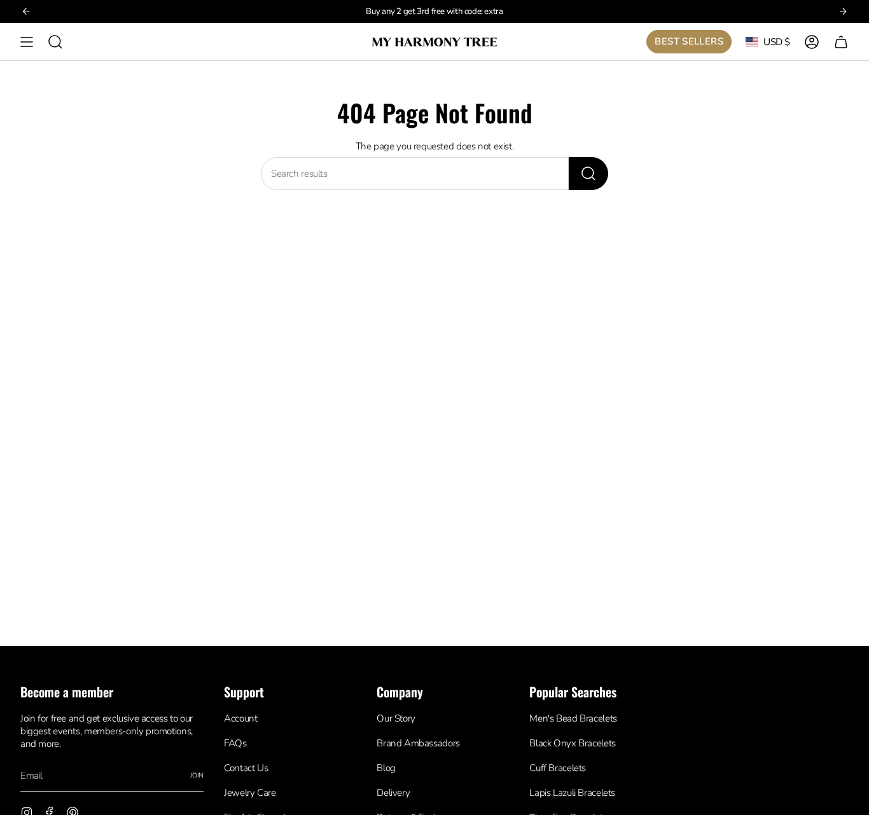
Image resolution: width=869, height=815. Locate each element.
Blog (386, 768)
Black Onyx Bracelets (572, 743)
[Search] (588, 173)
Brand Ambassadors (418, 743)
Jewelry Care (249, 792)
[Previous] (26, 11)
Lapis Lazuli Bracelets (572, 792)
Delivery (393, 792)
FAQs (235, 743)
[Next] (843, 11)
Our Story (396, 718)
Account (240, 718)
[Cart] (841, 41)
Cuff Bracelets (557, 768)
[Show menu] (26, 41)
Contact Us (246, 768)
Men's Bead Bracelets (572, 718)
